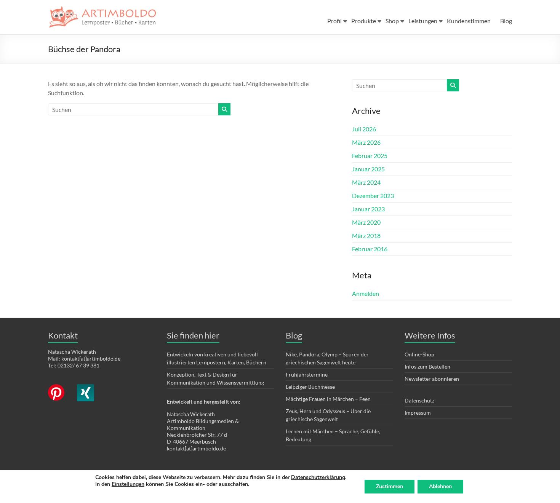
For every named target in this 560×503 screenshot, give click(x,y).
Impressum (418, 412)
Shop (392, 20)
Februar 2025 (369, 155)
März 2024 (366, 182)
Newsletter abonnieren (432, 378)
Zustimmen (389, 486)
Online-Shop (419, 354)
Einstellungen (128, 484)
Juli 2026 (364, 129)
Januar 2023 (368, 208)
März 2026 (366, 142)
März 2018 (366, 235)
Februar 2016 (369, 248)
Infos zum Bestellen (427, 366)
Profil (334, 20)
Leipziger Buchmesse (310, 386)
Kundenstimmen (469, 20)
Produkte (363, 20)
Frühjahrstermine (307, 374)
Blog (506, 20)
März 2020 (366, 222)
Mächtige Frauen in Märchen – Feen (328, 399)
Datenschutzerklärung (318, 477)
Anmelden (365, 293)
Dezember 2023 (373, 195)
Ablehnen (440, 486)
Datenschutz (419, 400)
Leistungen (422, 20)
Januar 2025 (368, 168)
